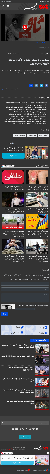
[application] (25, 27)
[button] (25, 27)
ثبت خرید (13, 155)
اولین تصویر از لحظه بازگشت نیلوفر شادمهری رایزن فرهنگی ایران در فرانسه (18, 346)
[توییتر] (26, 429)
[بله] (33, 429)
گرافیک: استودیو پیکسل (22, 470)
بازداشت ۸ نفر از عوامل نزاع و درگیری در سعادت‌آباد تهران (21, 368)
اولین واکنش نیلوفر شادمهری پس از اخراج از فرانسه (17, 356)
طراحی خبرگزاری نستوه (39, 470)
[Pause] (27, 156)
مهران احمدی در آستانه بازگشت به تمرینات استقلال (20, 402)
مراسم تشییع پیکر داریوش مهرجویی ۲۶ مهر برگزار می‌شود (30, 123)
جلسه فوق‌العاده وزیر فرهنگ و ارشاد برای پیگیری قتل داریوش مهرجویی (26, 102)
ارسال (4, 314)
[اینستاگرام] (30, 429)
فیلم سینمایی (32, 135)
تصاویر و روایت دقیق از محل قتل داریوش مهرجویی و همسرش (28, 114)
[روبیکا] (23, 429)
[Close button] (48, 453)
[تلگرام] (36, 429)
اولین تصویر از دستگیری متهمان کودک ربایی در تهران (18, 379)
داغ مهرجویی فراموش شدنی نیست (36, 105)
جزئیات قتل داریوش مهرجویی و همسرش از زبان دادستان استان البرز (26, 119)
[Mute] (31, 156)
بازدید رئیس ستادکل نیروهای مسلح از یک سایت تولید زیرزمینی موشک (18, 391)
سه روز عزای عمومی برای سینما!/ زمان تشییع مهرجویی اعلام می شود (26, 107)
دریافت (40, 42)
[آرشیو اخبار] (16, 429)
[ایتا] (13, 429)
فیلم (46, 54)
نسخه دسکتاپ (25, 437)
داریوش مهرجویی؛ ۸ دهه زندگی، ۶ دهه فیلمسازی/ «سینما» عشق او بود (25, 121)
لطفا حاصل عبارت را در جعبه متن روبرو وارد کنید (34, 305)
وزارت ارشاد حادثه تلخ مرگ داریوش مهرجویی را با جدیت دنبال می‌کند (26, 116)
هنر (42, 54)
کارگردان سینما (43, 135)
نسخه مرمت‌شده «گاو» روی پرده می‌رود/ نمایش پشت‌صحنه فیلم (27, 109)
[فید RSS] (19, 429)
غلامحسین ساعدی (19, 135)
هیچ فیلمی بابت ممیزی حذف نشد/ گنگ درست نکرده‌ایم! (29, 112)
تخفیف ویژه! (17, 462)
